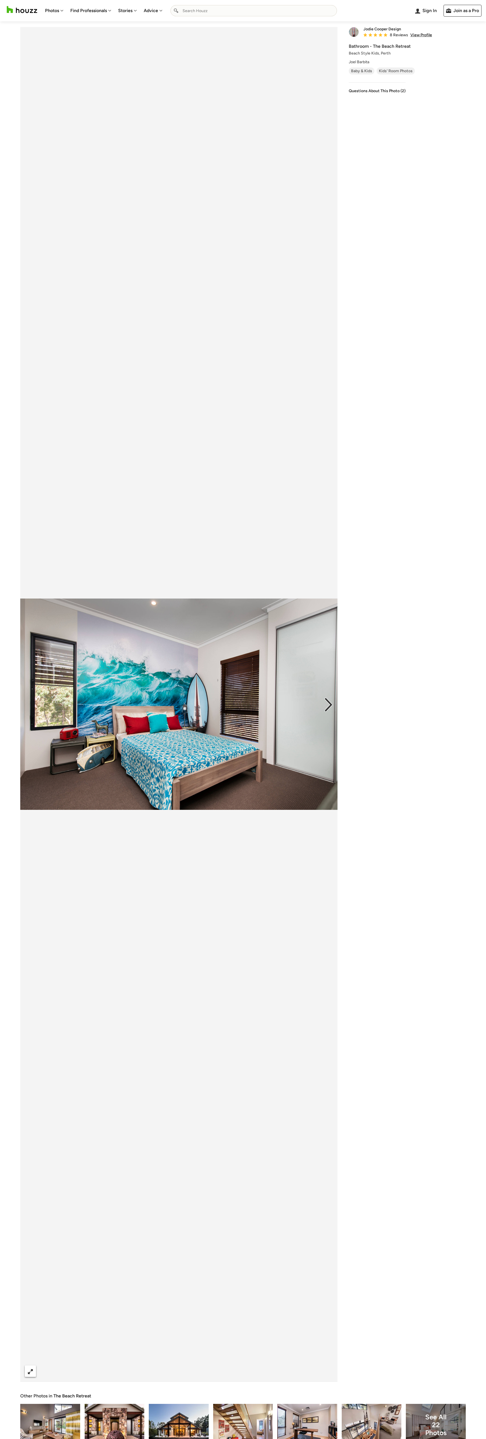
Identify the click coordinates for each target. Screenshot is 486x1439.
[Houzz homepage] (21, 9)
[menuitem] (54, 10)
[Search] (176, 10)
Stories (125, 10)
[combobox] (253, 10)
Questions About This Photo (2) (377, 91)
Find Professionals (88, 10)
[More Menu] (327, 1371)
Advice (151, 10)
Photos (52, 10)
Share (168, 1371)
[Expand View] (30, 1371)
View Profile (421, 35)
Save (197, 1371)
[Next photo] (328, 704)
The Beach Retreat (72, 1396)
